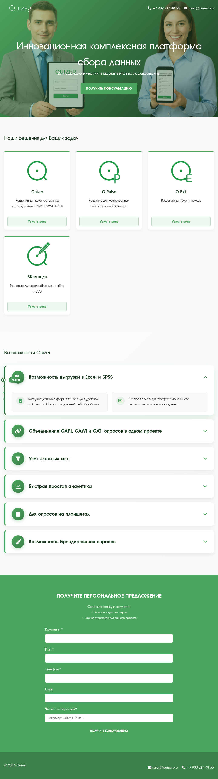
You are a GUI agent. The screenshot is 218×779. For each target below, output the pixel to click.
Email (49, 689)
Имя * (49, 649)
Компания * (54, 629)
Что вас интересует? (61, 709)
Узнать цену (37, 221)
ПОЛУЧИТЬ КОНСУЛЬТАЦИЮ (109, 88)
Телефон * (53, 669)
